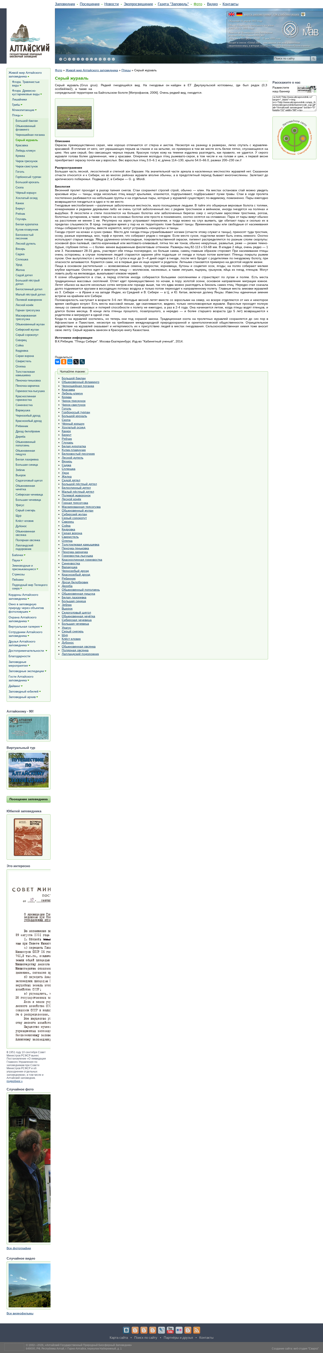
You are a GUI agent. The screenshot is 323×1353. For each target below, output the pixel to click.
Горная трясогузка (75, 503)
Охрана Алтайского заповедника (22, 619)
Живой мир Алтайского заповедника (92, 70)
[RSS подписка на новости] (196, 1330)
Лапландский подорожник (80, 654)
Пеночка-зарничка (75, 552)
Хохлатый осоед (73, 427)
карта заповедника (257, 14)
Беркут (66, 435)
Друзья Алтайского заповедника (22, 643)
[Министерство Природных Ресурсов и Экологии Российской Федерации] (303, 14)
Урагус (66, 627)
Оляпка (67, 540)
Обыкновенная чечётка (78, 616)
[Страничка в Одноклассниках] (143, 1330)
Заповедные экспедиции (26, 671)
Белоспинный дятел (76, 487)
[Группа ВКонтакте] (126, 1330)
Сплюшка (68, 469)
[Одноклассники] (63, 361)
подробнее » (15, 1081)
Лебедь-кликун (72, 393)
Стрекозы (18, 574)
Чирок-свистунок (73, 404)
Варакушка (69, 567)
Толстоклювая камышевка (80, 544)
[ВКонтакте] (57, 361)
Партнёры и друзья (178, 1337)
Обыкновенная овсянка (79, 646)
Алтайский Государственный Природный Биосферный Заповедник (88, 1345)
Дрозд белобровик (75, 582)
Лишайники (19, 99)
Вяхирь (67, 461)
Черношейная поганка (78, 386)
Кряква (67, 397)
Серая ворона (72, 533)
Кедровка (68, 529)
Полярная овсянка (75, 650)
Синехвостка (71, 563)
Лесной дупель (72, 457)
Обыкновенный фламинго (80, 382)
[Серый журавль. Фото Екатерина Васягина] (74, 117)
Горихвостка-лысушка (77, 555)
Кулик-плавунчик (74, 450)
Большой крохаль (74, 416)
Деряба (67, 586)
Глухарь (67, 442)
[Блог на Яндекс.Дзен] (152, 1330)
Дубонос (68, 642)
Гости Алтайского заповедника (21, 678)
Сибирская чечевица (77, 620)
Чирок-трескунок (73, 401)
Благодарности (19, 656)
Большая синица (74, 601)
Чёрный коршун (73, 423)
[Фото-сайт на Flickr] (179, 1330)
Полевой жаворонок (76, 495)
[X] (76, 361)
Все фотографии (19, 1248)
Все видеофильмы (20, 1313)
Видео (212, 4)
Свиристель (70, 537)
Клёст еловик (71, 639)
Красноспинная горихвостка (82, 559)
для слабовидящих (286, 14)
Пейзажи (18, 579)
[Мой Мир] (70, 361)
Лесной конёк (71, 499)
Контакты (230, 4)
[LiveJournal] (82, 361)
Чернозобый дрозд (75, 571)
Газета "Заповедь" (173, 4)
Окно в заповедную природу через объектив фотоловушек (26, 607)
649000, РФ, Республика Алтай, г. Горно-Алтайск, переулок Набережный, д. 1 (74, 1348)
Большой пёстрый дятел (79, 484)
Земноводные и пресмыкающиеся (24, 567)
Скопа (66, 420)
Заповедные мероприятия (18, 663)
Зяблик (67, 605)
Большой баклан (74, 378)
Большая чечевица (75, 623)
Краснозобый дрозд (76, 574)
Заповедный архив (22, 697)
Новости (111, 4)
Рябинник (69, 578)
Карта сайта (119, 1337)
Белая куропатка (74, 446)
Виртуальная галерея (24, 626)
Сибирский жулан (74, 514)
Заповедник (65, 4)
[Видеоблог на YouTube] (170, 1330)
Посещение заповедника (28, 799)
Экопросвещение (138, 4)
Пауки (16, 560)
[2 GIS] (187, 1330)
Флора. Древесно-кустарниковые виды (26, 92)
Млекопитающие (23, 110)
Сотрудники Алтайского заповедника (25, 633)
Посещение (90, 4)
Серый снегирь (72, 631)
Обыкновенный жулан (77, 510)
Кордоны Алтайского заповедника (23, 596)
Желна (67, 476)
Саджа (66, 465)
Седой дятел (71, 480)
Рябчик (67, 438)
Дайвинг (14, 686)
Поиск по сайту (145, 1337)
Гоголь (66, 408)
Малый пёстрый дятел (78, 491)
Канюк (66, 431)
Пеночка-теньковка (75, 548)
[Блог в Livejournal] (161, 1330)
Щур (65, 635)
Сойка (66, 525)
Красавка (68, 389)
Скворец (68, 521)
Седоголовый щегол (76, 612)
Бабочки (17, 555)
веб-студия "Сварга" (306, 1348)
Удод (65, 472)
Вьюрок (67, 608)
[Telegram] (135, 1330)
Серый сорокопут (74, 518)
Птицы (126, 70)
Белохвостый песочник (78, 453)
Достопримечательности (27, 650)
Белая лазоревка (74, 597)
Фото (198, 4)
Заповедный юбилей (23, 691)
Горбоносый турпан (76, 412)
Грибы (16, 104)
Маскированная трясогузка (81, 506)
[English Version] (231, 14)
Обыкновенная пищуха (78, 593)
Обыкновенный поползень (81, 589)
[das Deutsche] (239, 14)
